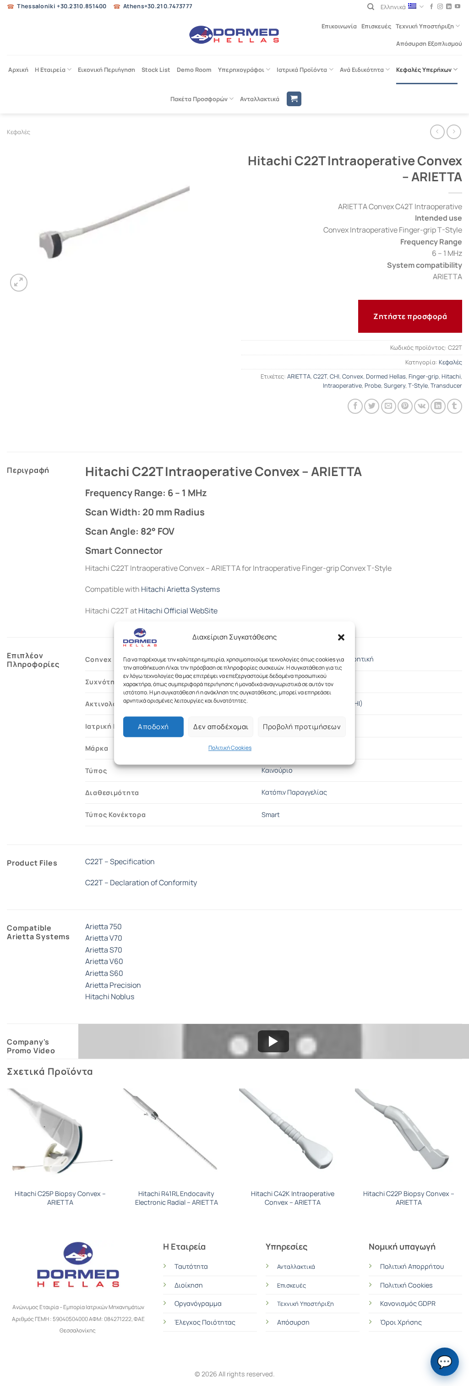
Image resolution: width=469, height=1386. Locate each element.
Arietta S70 (103, 950)
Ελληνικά (393, 7)
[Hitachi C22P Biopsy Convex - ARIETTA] (408, 1136)
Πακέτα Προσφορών (199, 99)
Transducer (446, 385)
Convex (352, 376)
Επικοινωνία (339, 26)
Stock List (156, 69)
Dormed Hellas (386, 376)
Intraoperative (342, 385)
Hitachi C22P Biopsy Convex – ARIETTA (408, 1198)
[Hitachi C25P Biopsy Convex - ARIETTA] (60, 1136)
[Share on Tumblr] (454, 406)
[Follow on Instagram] (440, 7)
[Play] (273, 1041)
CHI (334, 376)
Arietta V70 (103, 938)
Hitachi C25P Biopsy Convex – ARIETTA (60, 1198)
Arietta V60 (104, 961)
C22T (320, 376)
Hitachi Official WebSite (178, 611)
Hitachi (451, 376)
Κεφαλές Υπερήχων (424, 69)
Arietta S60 (104, 973)
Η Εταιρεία (50, 69)
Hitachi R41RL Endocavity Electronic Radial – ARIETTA (176, 1198)
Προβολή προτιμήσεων (302, 726)
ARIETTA (299, 376)
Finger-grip (424, 376)
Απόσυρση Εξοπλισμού (429, 43)
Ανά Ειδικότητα (362, 69)
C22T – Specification (120, 861)
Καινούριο (277, 770)
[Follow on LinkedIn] (449, 7)
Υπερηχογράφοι (241, 69)
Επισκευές (376, 26)
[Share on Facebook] (355, 406)
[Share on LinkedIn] (438, 406)
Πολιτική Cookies (229, 748)
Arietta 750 (103, 926)
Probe (373, 385)
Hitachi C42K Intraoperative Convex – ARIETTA (292, 1198)
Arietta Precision (113, 985)
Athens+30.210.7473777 (157, 6)
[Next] (462, 1156)
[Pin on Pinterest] (405, 406)
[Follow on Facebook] (431, 7)
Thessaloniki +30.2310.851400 (61, 6)
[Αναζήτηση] (370, 6)
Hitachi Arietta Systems (180, 589)
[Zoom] (19, 283)
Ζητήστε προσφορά (410, 316)
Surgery (394, 385)
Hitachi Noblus (109, 996)
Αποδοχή (153, 726)
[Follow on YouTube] (457, 7)
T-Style (418, 385)
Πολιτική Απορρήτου (412, 1266)
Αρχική (18, 69)
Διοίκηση (189, 1285)
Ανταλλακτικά (259, 99)
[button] (341, 637)
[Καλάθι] (294, 99)
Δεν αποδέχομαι (220, 726)
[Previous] (7, 1156)
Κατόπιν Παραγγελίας (294, 792)
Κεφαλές (18, 132)
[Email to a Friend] (388, 406)
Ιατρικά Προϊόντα (302, 69)
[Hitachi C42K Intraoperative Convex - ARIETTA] (292, 1136)
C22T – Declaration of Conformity (141, 882)
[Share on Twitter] (371, 406)
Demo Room (194, 69)
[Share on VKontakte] (421, 406)
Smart (271, 814)
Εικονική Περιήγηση (106, 69)
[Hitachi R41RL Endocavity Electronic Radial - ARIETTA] (176, 1136)
